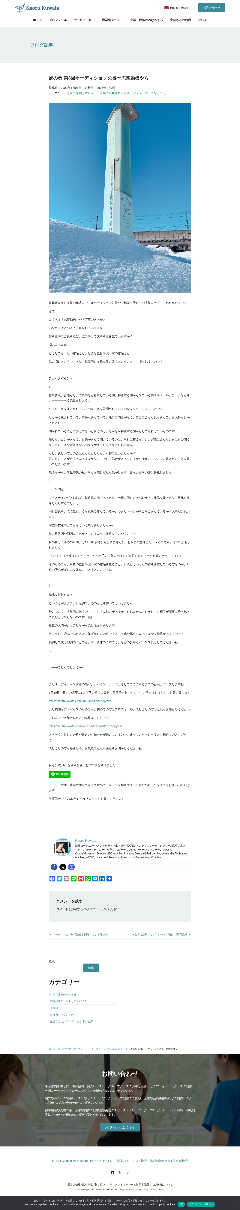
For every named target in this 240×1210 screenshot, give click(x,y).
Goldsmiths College (75, 1160)
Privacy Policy (131, 1189)
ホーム (37, 20)
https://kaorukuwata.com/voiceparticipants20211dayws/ (85, 726)
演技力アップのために (63, 1014)
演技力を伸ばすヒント (82, 93)
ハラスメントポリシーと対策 (124, 1184)
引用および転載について (158, 1184)
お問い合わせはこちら (120, 1127)
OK (181, 1204)
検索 (52, 961)
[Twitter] (62, 867)
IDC (112, 1160)
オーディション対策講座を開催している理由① (80, 934)
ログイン (95, 909)
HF (105, 1160)
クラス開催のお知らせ (63, 994)
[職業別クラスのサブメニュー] (122, 20)
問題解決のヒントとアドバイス (68, 1001)
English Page (179, 7)
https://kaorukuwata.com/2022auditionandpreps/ (80, 701)
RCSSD (95, 1160)
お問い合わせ (211, 7)
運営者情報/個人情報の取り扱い (86, 1184)
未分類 (54, 1008)
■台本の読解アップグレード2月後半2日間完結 (160, 934)
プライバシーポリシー (201, 1204)
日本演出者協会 (159, 1160)
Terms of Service (150, 1189)
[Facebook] (54, 867)
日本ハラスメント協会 (132, 1160)
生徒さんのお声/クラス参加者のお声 (71, 1021)
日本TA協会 (180, 1160)
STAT (55, 1160)
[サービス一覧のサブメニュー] (94, 20)
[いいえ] (235, 1203)
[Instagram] (71, 867)
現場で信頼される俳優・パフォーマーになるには (133, 93)
